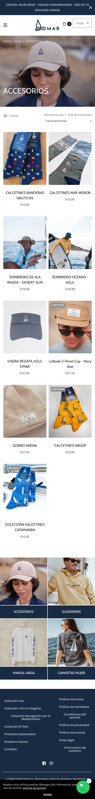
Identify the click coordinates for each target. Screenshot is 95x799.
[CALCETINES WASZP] (70, 411)
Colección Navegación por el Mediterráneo (30, 717)
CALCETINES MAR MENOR (70, 193)
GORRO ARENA (25, 445)
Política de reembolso (74, 707)
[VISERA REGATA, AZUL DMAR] (24, 327)
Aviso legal (66, 740)
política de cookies (34, 787)
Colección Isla (14, 701)
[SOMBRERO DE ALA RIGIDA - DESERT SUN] (24, 242)
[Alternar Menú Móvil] (8, 25)
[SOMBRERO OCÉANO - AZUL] (70, 242)
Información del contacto (75, 749)
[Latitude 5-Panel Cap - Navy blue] (70, 327)
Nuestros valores (16, 742)
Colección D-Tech (16, 726)
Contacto (10, 749)
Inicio (7, 41)
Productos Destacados (20, 734)
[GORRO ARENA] (24, 411)
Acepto (47, 794)
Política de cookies (72, 732)
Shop (18, 41)
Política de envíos (71, 699)
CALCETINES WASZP (70, 445)
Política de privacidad (74, 725)
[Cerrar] (90, 7)
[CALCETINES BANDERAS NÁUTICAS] (24, 158)
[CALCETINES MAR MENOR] (70, 158)
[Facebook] (44, 763)
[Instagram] (51, 763)
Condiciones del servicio (75, 715)
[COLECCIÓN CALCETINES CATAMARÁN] (24, 490)
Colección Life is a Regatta (22, 708)
